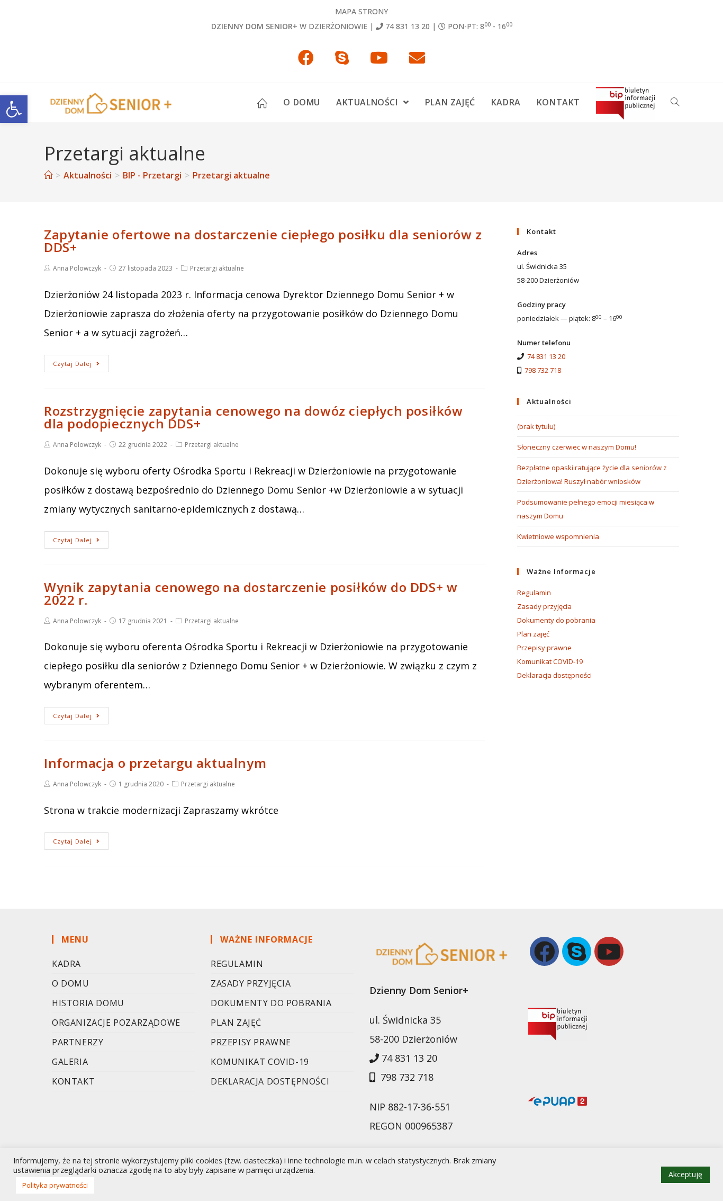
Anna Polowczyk (77, 268)
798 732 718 (543, 370)
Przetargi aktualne (217, 268)
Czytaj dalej (72, 364)
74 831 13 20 (407, 26)
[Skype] (576, 951)
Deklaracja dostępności (554, 675)
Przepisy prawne (544, 647)
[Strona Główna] (48, 175)
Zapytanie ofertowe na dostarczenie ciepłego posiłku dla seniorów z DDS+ (263, 241)
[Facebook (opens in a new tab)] (305, 58)
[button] (14, 109)
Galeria (70, 1062)
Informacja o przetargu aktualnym (155, 763)
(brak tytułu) (536, 426)
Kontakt (73, 1081)
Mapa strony (361, 11)
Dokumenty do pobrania (556, 620)
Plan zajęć (533, 634)
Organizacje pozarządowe (116, 1022)
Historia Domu (88, 1003)
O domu (70, 983)
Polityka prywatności (55, 1185)
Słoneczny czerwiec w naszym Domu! (576, 447)
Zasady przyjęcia (544, 606)
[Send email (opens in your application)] (417, 58)
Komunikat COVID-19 (550, 661)
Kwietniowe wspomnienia (558, 536)
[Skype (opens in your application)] (341, 58)
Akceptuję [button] (685, 1174)
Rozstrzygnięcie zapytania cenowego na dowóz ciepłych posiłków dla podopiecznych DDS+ (253, 417)
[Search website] (675, 102)
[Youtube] (608, 951)
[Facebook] (544, 951)
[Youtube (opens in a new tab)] (379, 58)
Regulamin (534, 592)
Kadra (66, 964)
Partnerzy (77, 1042)
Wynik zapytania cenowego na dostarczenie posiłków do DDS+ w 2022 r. (250, 593)
